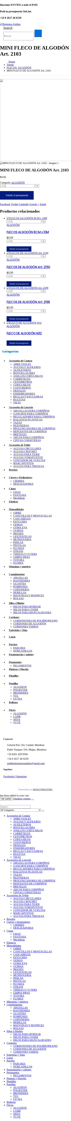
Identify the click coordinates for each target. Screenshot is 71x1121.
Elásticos (13, 501)
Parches (13, 644)
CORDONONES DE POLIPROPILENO (35, 620)
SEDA (16, 719)
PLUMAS (18, 548)
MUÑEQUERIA (22, 539)
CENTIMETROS (22, 382)
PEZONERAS (21, 425)
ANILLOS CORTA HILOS (28, 376)
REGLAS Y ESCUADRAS (28, 396)
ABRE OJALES (22, 364)
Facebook (5, 204)
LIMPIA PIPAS (21, 557)
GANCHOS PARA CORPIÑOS (30, 413)
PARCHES (19, 648)
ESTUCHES (20, 521)
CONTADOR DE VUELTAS (29, 460)
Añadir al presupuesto (16, 195)
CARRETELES (21, 379)
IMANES (18, 533)
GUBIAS (18, 530)
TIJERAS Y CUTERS (25, 554)
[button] (7, 27)
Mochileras (19, 498)
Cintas (12, 488)
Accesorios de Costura (20, 360)
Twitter (14, 204)
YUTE (16, 722)
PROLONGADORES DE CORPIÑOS (34, 428)
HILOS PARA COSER (25, 609)
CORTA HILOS (22, 384)
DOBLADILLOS (22, 650)
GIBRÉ (17, 512)
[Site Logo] (10, 24)
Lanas (12, 636)
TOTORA (18, 560)
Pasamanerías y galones (21, 654)
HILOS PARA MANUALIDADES (32, 612)
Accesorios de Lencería (21, 407)
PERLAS (18, 542)
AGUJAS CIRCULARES (27, 448)
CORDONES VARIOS (25, 626)
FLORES (18, 563)
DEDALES (19, 390)
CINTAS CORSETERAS (27, 440)
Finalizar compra (22, 798)
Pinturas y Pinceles (19, 669)
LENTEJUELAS (22, 536)
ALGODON (20, 687)
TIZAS (17, 402)
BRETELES (20, 434)
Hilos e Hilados (16, 603)
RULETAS (19, 399)
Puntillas (13, 683)
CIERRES (18, 481)
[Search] (38, 33)
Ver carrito (6, 799)
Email (43, 204)
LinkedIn (24, 204)
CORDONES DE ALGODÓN (29, 623)
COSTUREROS (22, 387)
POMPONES (20, 586)
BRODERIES (20, 692)
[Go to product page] (39, 218)
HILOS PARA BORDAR (27, 606)
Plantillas (13, 675)
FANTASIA (19, 495)
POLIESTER (20, 690)
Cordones (14, 617)
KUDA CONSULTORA (43, 789)
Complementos (17, 574)
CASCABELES (22, 518)
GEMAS (18, 524)
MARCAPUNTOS (23, 463)
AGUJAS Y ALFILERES (27, 367)
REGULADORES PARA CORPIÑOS (34, 416)
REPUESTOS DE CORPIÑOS (30, 431)
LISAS (17, 492)
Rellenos (13, 702)
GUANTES (19, 583)
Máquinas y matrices (20, 566)
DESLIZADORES (23, 484)
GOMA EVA (20, 527)
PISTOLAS (19, 545)
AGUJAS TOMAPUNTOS (28, 457)
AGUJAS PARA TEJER (26, 454)
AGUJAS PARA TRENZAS (28, 466)
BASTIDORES (21, 580)
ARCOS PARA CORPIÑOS (28, 437)
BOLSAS (18, 598)
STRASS (18, 551)
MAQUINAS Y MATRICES (28, 595)
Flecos (12, 710)
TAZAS (17, 422)
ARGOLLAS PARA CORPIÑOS (31, 410)
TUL (15, 695)
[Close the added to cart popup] (32, 799)
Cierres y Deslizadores (20, 477)
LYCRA (17, 698)
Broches (13, 469)
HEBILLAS (19, 592)
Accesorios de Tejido (19, 445)
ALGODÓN (18, 182)
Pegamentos (15, 662)
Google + (34, 204)
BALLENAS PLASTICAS (27, 419)
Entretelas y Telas (18, 630)
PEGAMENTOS (22, 665)
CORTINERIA (21, 589)
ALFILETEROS (22, 370)
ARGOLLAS (20, 577)
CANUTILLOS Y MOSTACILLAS (32, 515)
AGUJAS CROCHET (25, 451)
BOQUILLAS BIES (24, 373)
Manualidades (16, 509)
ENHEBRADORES (24, 393)
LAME (17, 716)
